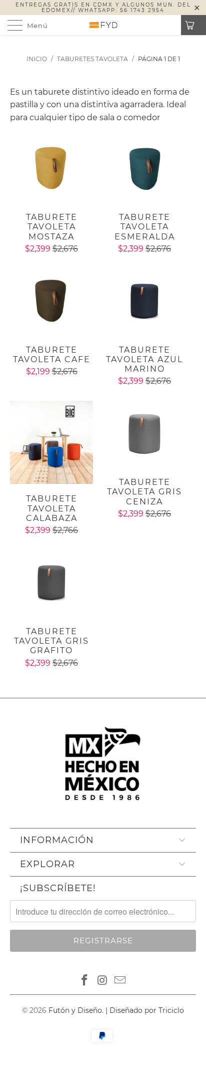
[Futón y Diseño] (103, 25)
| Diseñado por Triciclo (145, 1010)
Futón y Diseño (75, 1010)
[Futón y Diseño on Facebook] (84, 980)
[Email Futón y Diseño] (120, 980)
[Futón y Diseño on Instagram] (102, 980)
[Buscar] (170, 25)
